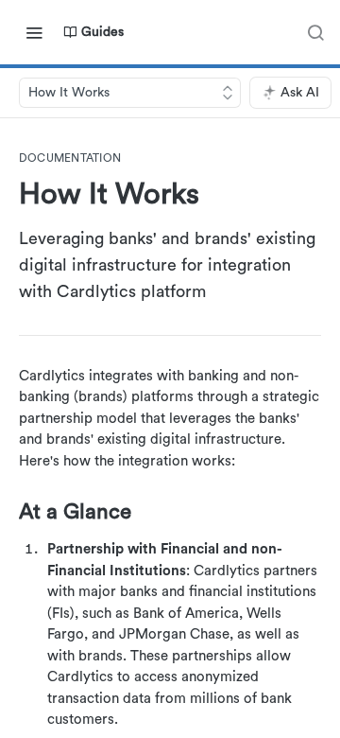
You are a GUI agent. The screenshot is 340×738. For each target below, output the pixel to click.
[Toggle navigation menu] (34, 32)
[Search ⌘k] (315, 32)
